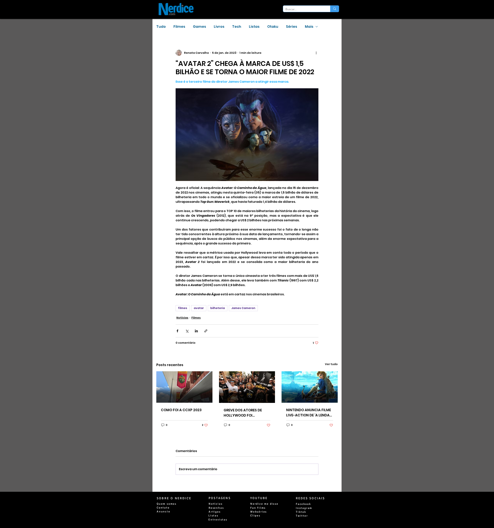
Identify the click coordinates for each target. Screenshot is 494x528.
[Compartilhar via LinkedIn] (196, 331)
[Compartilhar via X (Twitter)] (187, 331)
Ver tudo (331, 364)
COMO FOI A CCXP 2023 (181, 410)
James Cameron (243, 308)
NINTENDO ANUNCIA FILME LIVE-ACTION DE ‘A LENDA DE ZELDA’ (308, 413)
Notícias (182, 318)
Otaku (272, 26)
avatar (199, 308)
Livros (219, 26)
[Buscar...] (334, 9)
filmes (182, 308)
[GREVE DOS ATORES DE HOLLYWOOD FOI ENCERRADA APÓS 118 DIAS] (247, 387)
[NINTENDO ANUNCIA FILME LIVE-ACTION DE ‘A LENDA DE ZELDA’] (310, 387)
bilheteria (217, 308)
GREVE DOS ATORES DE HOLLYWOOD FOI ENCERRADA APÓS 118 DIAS (246, 413)
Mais (309, 26)
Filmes (179, 26)
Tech (236, 26)
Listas (254, 26)
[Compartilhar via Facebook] (177, 331)
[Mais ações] (316, 53)
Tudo (161, 26)
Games (199, 26)
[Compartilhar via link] (206, 331)
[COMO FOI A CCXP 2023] (184, 387)
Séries (291, 26)
